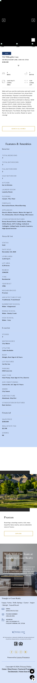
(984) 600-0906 (10, 616)
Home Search (24, 671)
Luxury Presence (23, 657)
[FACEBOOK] (11, 652)
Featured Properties (26, 669)
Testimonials (13, 671)
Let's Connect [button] (18, 585)
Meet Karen (12, 669)
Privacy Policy (25, 667)
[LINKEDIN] (16, 652)
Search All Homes (18, 128)
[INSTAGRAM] (21, 652)
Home (4, 669)
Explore (18, 533)
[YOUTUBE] (25, 652)
